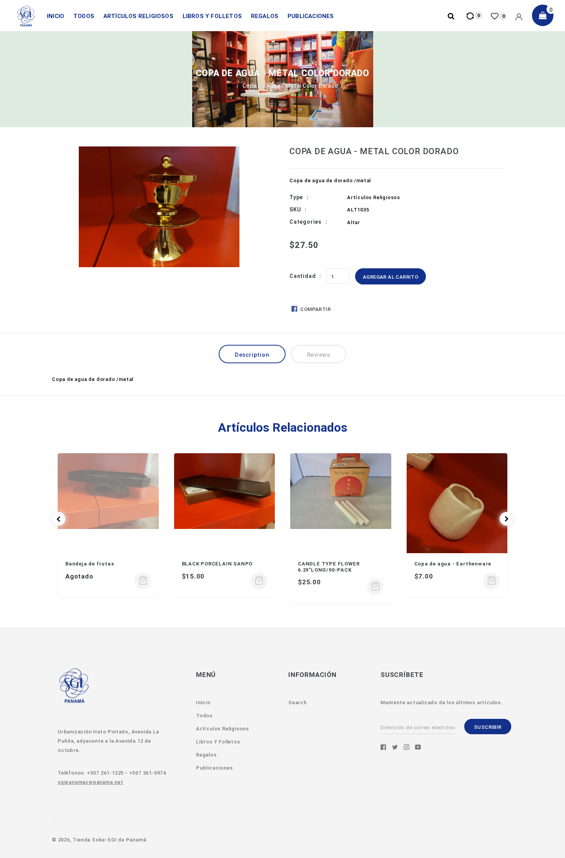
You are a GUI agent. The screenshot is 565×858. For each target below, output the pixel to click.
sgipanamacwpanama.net (90, 782)
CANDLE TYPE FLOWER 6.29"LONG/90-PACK (328, 567)
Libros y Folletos (212, 16)
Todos (83, 16)
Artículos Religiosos (138, 16)
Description (252, 354)
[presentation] (58, 518)
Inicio (55, 16)
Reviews (319, 354)
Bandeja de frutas (89, 564)
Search (297, 702)
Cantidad (302, 276)
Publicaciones (310, 16)
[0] (495, 16)
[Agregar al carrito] (143, 581)
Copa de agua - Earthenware (453, 564)
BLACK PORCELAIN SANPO (217, 564)
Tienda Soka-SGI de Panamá (109, 840)
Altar (353, 222)
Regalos (264, 16)
